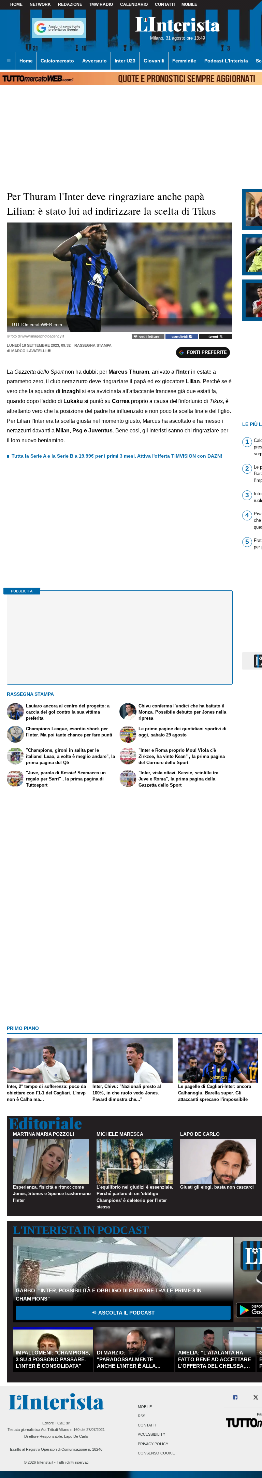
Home (16, 4)
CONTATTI (165, 4)
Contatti (147, 1425)
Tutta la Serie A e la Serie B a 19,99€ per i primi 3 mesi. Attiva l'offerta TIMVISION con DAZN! (117, 456)
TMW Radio (101, 4)
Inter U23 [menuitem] (125, 60)
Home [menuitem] (26, 60)
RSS (141, 1416)
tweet (213, 336)
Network (40, 4)
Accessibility (151, 1435)
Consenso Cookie (156, 1453)
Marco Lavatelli (28, 351)
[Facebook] (235, 1398)
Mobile (145, 1407)
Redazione (70, 4)
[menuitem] (8, 61)
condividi (180, 336)
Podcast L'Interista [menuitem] (226, 60)
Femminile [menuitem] (184, 60)
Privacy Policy (153, 1444)
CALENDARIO (134, 4)
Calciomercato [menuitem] (57, 60)
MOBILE (189, 4)
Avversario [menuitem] (94, 60)
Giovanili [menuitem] (154, 60)
